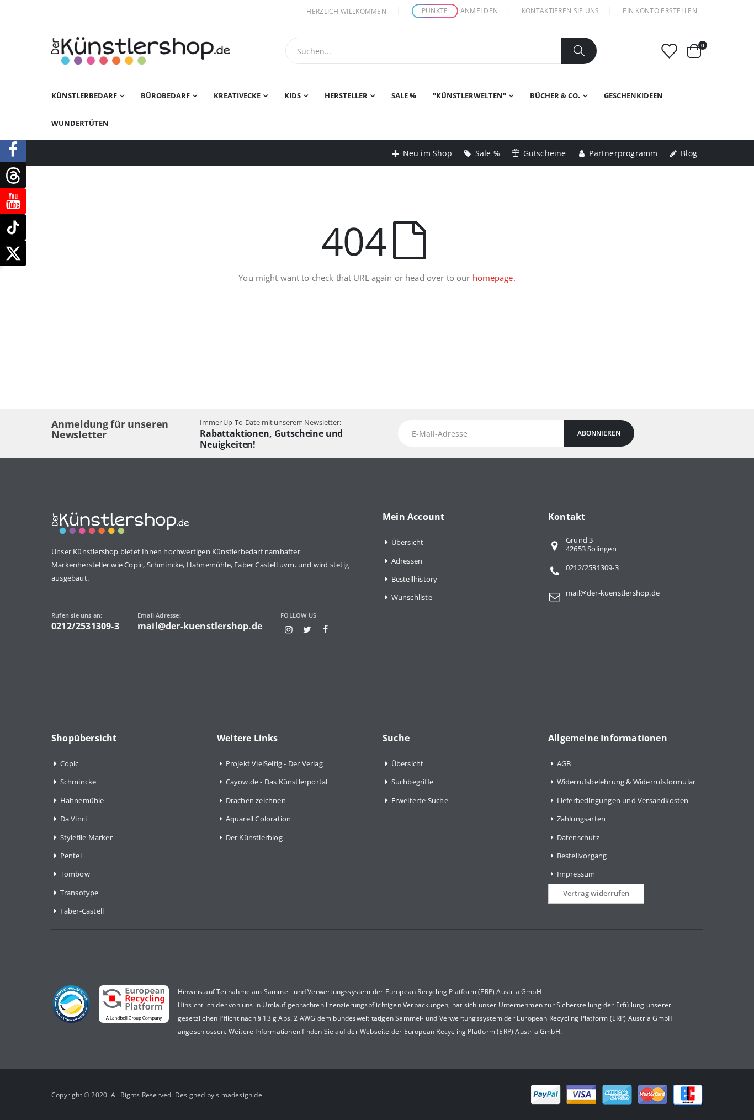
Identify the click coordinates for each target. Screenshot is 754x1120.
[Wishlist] (669, 51)
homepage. (494, 277)
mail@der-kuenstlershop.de (613, 593)
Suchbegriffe (412, 782)
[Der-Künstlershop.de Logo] (140, 51)
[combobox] (441, 51)
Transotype (79, 893)
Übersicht (407, 542)
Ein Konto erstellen (660, 10)
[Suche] (579, 51)
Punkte (435, 10)
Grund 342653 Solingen (591, 545)
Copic (69, 763)
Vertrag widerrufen (596, 893)
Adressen (407, 561)
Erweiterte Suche (419, 800)
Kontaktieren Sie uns (560, 10)
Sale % (487, 153)
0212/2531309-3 (592, 567)
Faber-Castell (82, 911)
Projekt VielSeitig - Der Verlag (274, 763)
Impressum (576, 874)
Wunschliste (411, 597)
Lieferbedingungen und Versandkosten (623, 800)
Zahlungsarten (581, 819)
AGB (564, 763)
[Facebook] (325, 629)
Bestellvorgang (582, 856)
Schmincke (78, 782)
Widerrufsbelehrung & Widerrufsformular (626, 782)
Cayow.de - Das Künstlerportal (277, 782)
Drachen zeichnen (256, 800)
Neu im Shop (427, 153)
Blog (689, 153)
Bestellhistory (414, 579)
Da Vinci (73, 819)
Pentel (71, 856)
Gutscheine (544, 153)
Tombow (75, 874)
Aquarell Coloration (258, 819)
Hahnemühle (82, 800)
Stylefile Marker (86, 837)
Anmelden (479, 10)
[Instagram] (288, 629)
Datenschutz (578, 837)
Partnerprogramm (623, 153)
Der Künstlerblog (254, 837)
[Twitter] (307, 629)
